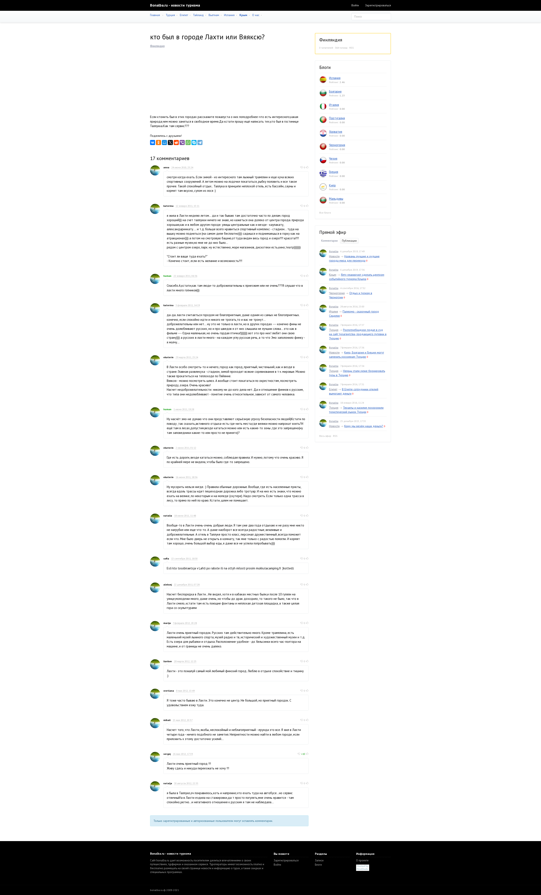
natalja (167, 783)
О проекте (362, 860)
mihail (167, 720)
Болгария (335, 91)
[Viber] (182, 142)
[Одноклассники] (158, 142)
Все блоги (325, 212)
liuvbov (167, 661)
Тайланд (198, 15)
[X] (170, 142)
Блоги (318, 864)
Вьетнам (214, 15)
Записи (319, 860)
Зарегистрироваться (378, 5)
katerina (168, 205)
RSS (351, 47)
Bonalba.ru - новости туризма (175, 5)
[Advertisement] (229, 79)
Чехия (333, 158)
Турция (170, 15)
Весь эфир (325, 435)
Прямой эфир (332, 232)
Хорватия (335, 132)
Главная (155, 15)
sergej (167, 753)
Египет (184, 15)
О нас (255, 15)
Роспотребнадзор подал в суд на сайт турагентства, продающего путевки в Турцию (358, 334)
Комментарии (329, 241)
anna (166, 167)
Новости (334, 256)
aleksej (167, 584)
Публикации (349, 241)
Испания (229, 15)
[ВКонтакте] (152, 142)
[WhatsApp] (188, 142)
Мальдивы (336, 199)
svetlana (168, 690)
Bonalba (333, 251)
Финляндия (157, 46)
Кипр (332, 185)
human (167, 275)
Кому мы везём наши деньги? (363, 426)
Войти (355, 5)
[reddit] (176, 142)
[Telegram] (199, 142)
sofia (166, 558)
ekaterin (168, 357)
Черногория (337, 145)
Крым (332, 275)
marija (167, 623)
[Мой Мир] (164, 142)
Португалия (337, 118)
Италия (334, 105)
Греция (333, 172)
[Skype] (194, 142)
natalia (167, 515)
